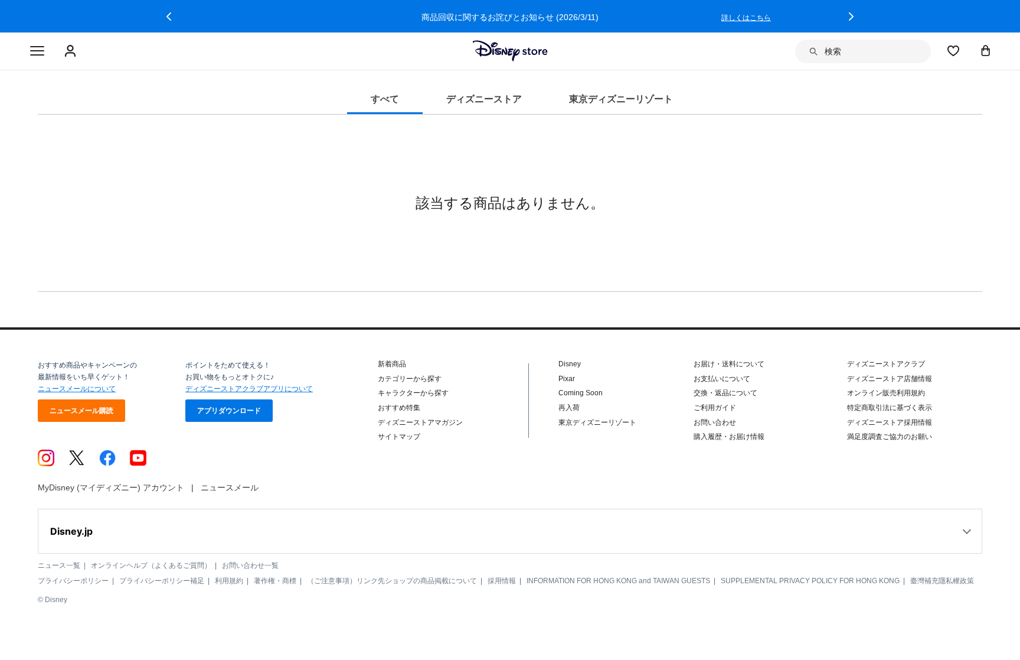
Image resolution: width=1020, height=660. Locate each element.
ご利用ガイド (715, 408)
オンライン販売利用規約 (886, 393)
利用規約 (229, 581)
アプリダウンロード (229, 411)
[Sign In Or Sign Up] (72, 51)
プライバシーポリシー (73, 581)
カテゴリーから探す (410, 379)
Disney (569, 364)
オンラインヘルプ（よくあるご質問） (151, 565)
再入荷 (569, 408)
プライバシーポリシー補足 (161, 581)
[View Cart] (985, 50)
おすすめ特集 (399, 408)
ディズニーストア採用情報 (889, 422)
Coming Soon (580, 393)
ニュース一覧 (59, 565)
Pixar (566, 379)
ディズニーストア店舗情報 (889, 379)
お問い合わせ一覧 (250, 565)
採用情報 (502, 581)
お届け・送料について (729, 364)
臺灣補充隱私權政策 (942, 581)
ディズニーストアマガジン (420, 422)
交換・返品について (725, 393)
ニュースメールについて (77, 389)
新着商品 (392, 364)
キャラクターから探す (413, 393)
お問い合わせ (715, 422)
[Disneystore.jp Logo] (510, 51)
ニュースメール (230, 487)
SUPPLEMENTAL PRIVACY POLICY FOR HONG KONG (810, 581)
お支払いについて (722, 379)
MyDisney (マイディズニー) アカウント (111, 487)
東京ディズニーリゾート (597, 422)
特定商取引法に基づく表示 (889, 408)
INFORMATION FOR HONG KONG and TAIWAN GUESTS (618, 581)
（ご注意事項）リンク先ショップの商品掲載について (392, 581)
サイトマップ (399, 437)
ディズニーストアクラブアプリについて (249, 389)
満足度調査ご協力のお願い (889, 437)
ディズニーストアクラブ (886, 364)
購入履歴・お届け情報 (729, 437)
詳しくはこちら (746, 18)
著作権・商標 (275, 581)
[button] (169, 16)
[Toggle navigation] (37, 51)
